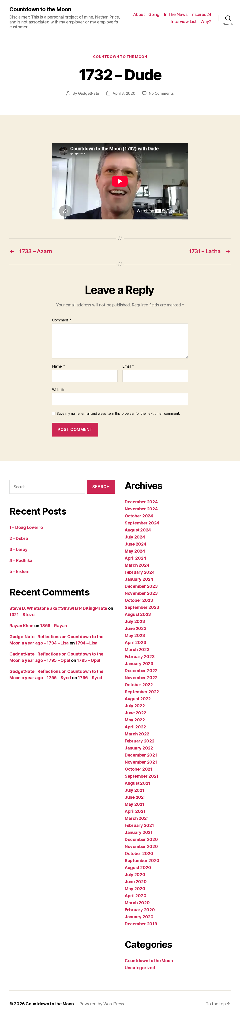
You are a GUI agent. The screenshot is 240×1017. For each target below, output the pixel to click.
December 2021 (141, 755)
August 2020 (138, 867)
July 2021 (134, 790)
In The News (176, 14)
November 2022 (141, 677)
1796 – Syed (90, 677)
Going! (154, 14)
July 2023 (135, 621)
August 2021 (137, 783)
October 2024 (139, 515)
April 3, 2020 (123, 93)
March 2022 (137, 733)
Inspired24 (201, 14)
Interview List (184, 21)
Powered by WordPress (101, 1003)
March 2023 (137, 649)
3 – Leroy (18, 549)
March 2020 (137, 902)
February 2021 (139, 825)
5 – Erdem (19, 571)
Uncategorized (140, 967)
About (139, 14)
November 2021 (141, 762)
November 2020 (141, 846)
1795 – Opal (88, 660)
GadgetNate (88, 93)
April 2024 (135, 558)
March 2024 (137, 565)
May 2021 (134, 804)
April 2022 (135, 726)
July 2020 (135, 874)
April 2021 (135, 811)
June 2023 (135, 628)
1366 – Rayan (53, 625)
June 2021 (135, 797)
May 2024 (135, 551)
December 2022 (141, 670)
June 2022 (135, 712)
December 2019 (141, 923)
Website (58, 389)
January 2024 (139, 579)
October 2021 (138, 769)
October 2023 (139, 600)
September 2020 (142, 860)
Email (128, 366)
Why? (205, 21)
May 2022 (135, 719)
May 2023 (135, 635)
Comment (61, 320)
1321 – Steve (21, 614)
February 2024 (140, 572)
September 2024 (142, 522)
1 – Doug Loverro (26, 527)
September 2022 (142, 691)
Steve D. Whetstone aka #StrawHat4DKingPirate (58, 608)
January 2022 (139, 748)
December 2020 (141, 839)
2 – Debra (18, 538)
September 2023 (142, 607)
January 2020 (139, 916)
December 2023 (141, 586)
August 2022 (138, 698)
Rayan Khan (21, 625)
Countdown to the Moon (40, 9)
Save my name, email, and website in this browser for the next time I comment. (118, 413)
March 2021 (137, 818)
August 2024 (138, 529)
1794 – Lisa (86, 642)
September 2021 (141, 776)
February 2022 (139, 740)
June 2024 (135, 544)
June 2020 (136, 881)
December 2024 (141, 501)
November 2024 (141, 508)
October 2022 (139, 684)
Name (58, 366)
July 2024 (135, 537)
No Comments (161, 93)
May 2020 (135, 888)
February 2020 (140, 909)
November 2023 (141, 593)
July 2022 (135, 705)
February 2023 (140, 656)
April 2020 (135, 895)
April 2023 (135, 642)
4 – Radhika (20, 560)
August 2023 (138, 614)
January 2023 (139, 663)
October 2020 (139, 853)
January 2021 (139, 832)
